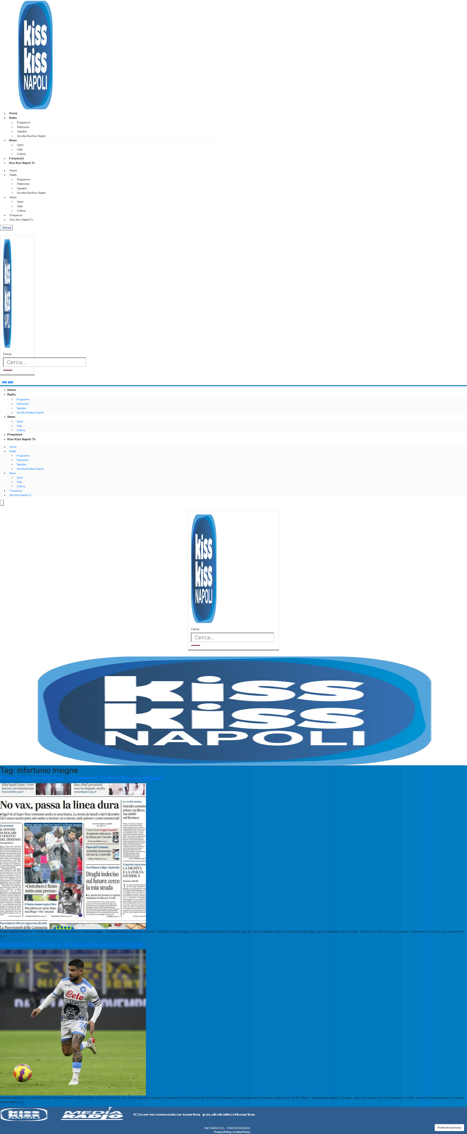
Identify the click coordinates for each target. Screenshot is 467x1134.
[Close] (17, 374)
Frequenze (16, 158)
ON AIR (7, 382)
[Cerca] (7, 370)
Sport (20, 144)
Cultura (21, 153)
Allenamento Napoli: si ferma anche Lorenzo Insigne (71, 944)
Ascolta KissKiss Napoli (31, 136)
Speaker (22, 131)
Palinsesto (23, 127)
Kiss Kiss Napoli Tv (22, 163)
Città (19, 149)
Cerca (7, 354)
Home (13, 113)
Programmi (23, 122)
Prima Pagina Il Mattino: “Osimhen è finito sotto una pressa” (82, 778)
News (13, 140)
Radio (13, 118)
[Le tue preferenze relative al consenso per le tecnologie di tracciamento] (449, 1127)
